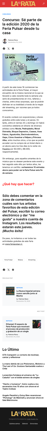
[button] (3, 4)
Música (20, 260)
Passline (6, 149)
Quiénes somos (14, 423)
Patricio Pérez (13, 40)
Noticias (19, 288)
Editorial (25, 423)
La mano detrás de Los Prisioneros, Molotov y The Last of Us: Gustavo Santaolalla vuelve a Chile (23, 366)
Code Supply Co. (32, 419)
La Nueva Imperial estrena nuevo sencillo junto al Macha (28, 293)
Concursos (6, 14)
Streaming (31, 260)
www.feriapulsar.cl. (14, 244)
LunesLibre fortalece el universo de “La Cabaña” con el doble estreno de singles (21, 376)
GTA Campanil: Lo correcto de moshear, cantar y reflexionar (20, 356)
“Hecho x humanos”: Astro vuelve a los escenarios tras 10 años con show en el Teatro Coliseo (20, 386)
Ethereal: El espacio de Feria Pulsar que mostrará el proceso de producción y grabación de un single (18, 328)
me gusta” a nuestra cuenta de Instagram (22, 219)
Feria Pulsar (8, 260)
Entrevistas (34, 423)
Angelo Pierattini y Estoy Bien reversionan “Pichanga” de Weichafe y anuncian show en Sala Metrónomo (23, 397)
